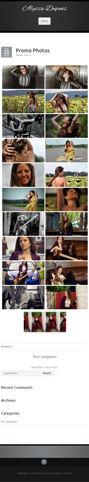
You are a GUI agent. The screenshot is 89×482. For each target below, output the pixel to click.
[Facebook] (44, 462)
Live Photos (51, 367)
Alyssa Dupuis (44, 9)
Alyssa (27, 55)
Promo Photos (33, 50)
